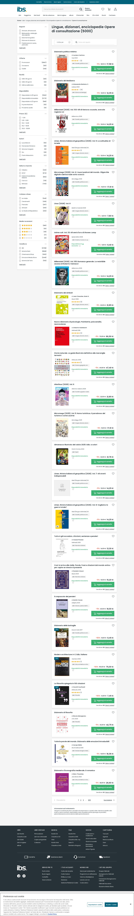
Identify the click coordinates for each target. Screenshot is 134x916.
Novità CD (54, 834)
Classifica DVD (73, 837)
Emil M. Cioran (77, 600)
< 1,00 (23, 117)
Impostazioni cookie (95, 905)
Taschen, (74, 659)
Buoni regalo (57, 2)
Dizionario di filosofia (63, 712)
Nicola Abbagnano (79, 716)
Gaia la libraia (46, 880)
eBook (19, 845)
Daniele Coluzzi (78, 571)
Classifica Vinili (56, 845)
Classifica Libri (21, 837)
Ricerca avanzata (88, 9)
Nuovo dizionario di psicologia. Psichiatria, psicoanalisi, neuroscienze (78, 323)
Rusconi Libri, (75, 630)
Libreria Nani (26, 251)
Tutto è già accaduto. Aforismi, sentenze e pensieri (76, 536)
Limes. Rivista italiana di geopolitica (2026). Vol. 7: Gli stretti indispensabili (80, 475)
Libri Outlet (20, 839)
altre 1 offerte (110, 254)
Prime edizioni (38, 834)
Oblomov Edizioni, (77, 389)
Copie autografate (40, 839)
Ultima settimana (27, 85)
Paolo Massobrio (27, 155)
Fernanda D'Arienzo (28, 146)
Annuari (24, 208)
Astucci (105, 845)
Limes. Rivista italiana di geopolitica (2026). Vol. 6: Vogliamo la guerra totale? (81, 506)
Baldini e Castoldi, (77, 208)
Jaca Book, (75, 777)
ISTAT (23, 173)
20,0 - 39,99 (26, 128)
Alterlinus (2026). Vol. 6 (64, 384)
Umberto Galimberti (80, 328)
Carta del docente (79, 2)
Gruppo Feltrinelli (104, 871)
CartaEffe (39, 2)
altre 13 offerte (109, 102)
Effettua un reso (66, 877)
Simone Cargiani (27, 149)
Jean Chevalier (78, 296)
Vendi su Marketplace (87, 877)
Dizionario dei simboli (63, 293)
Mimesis (24, 184)
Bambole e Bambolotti (89, 845)
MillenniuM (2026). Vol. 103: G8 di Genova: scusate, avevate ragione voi (79, 111)
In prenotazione (27, 104)
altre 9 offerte (110, 315)
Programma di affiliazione (88, 874)
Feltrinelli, (74, 330)
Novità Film (72, 834)
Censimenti (26, 201)
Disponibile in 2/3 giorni (30, 101)
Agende (105, 837)
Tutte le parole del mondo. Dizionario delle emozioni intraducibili (81, 741)
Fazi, (73, 58)
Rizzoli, (73, 299)
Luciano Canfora (78, 55)
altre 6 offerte (110, 134)
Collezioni (37, 842)
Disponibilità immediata (30, 98)
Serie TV (71, 842)
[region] (67, 904)
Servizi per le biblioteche (87, 871)
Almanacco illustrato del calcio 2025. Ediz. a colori (75, 445)
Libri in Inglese (21, 842)
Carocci (24, 180)
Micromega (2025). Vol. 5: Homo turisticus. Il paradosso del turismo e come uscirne (79, 414)
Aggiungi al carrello (104, 69)
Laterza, (74, 87)
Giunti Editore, (76, 748)
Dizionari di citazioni (28, 40)
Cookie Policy (52, 914)
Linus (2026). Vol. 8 (62, 203)
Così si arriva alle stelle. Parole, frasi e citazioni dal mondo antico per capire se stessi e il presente (82, 566)
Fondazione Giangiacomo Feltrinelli (107, 880)
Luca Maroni (26, 143)
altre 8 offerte (110, 73)
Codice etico (84, 883)
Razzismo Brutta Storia (106, 886)
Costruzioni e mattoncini (90, 835)
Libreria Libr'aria (27, 260)
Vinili (52, 839)
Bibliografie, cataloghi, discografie (29, 34)
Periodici (25, 204)
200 (89, 800)
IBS (23, 248)
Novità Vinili (55, 842)
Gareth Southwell (79, 687)
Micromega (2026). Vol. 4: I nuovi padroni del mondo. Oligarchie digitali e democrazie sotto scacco (81, 173)
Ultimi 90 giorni (27, 79)
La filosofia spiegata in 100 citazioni (69, 683)
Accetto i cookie (111, 905)
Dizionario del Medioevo (64, 81)
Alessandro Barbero (80, 84)
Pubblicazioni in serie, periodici (29, 44)
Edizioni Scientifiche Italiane (28, 177)
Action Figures (90, 849)
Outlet (24, 69)
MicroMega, (75, 179)
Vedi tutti (22, 48)
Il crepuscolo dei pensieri (64, 596)
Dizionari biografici (28, 38)
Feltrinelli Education (105, 884)
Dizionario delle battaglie (65, 625)
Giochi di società (91, 841)
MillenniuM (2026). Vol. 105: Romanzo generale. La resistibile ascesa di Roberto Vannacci (79, 262)
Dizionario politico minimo (65, 52)
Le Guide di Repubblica (29, 211)
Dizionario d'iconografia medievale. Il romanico (74, 770)
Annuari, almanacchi (29, 31)
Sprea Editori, (75, 237)
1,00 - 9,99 (25, 120)
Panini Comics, (76, 449)
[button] (81, 9)
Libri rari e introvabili (40, 837)
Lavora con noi (85, 880)
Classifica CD (55, 837)
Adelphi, (74, 603)
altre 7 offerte (110, 196)
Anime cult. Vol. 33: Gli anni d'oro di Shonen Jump (75, 232)
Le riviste (25, 198)
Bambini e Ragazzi (75, 845)
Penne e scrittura (108, 839)
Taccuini (105, 834)
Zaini (104, 842)
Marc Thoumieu (78, 774)
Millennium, (75, 116)
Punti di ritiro (47, 2)
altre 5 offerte (110, 589)
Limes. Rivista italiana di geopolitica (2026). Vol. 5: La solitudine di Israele (82, 142)
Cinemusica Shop (28, 254)
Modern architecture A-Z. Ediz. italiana (70, 654)
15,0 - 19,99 (25, 126)
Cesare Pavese (78, 540)
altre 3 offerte (110, 437)
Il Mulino (24, 170)
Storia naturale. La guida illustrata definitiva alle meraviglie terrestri (79, 354)
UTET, (73, 719)
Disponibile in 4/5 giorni (30, 95)
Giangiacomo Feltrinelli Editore (106, 875)
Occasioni (25, 65)
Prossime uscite (27, 108)
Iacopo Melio (77, 745)
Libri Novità (20, 834)
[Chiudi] (130, 904)
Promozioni (26, 62)
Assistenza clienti (94, 2)
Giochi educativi (91, 838)
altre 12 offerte (109, 529)
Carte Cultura (67, 2)
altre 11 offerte (110, 498)
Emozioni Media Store (29, 257)
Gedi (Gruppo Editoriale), (79, 148)
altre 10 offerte (109, 618)
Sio (23, 152)
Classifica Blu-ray (74, 839)
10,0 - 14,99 (25, 123)
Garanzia (64, 880)
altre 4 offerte (110, 377)
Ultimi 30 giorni (27, 82)
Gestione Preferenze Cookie (69, 883)
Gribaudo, (75, 360)
